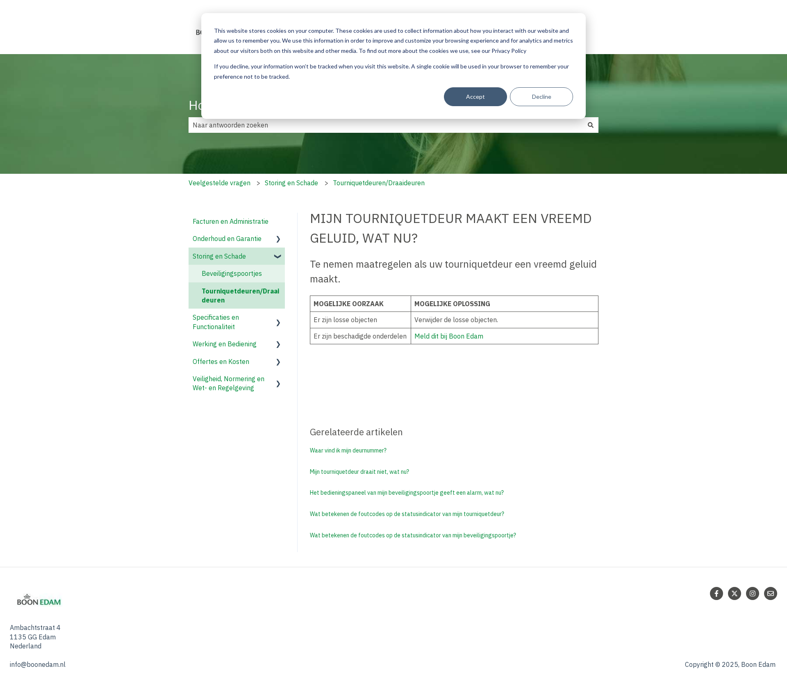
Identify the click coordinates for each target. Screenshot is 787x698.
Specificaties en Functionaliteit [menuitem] (216, 321)
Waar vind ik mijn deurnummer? (348, 450)
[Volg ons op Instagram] (752, 593)
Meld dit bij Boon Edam (448, 336)
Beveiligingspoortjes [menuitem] (232, 273)
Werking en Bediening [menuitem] (225, 344)
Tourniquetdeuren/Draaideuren (379, 183)
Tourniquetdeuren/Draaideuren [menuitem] (240, 295)
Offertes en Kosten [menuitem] (221, 361)
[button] (278, 239)
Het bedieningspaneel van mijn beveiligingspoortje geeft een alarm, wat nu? (407, 492)
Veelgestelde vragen (219, 183)
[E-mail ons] (770, 593)
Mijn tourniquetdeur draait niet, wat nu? (359, 471)
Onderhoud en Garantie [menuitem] (227, 238)
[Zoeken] (590, 125)
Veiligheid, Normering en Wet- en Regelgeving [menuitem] (228, 383)
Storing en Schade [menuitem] (219, 256)
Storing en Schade (291, 183)
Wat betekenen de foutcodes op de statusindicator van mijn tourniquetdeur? (407, 514)
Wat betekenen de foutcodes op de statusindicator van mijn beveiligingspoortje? (413, 535)
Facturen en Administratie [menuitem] (230, 221)
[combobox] (386, 125)
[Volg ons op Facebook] (716, 593)
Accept (475, 96)
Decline (541, 96)
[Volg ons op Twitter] (734, 593)
